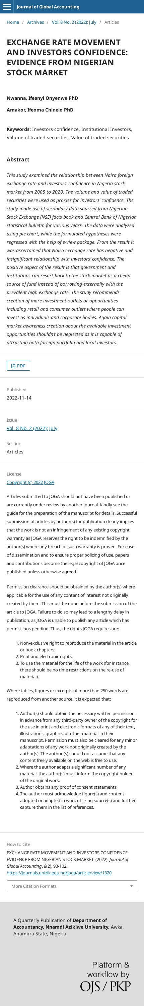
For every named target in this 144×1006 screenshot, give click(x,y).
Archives (35, 22)
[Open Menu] (6, 6)
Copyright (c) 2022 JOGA (30, 482)
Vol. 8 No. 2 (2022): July (74, 22)
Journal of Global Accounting (48, 7)
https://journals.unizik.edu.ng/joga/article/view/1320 (59, 873)
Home (13, 22)
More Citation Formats (34, 886)
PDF (20, 366)
